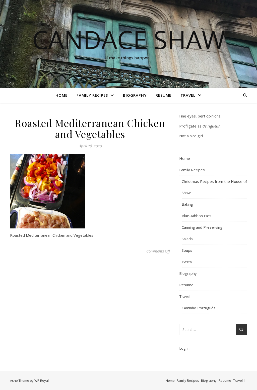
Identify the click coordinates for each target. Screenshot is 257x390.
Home (61, 95)
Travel (188, 95)
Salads (187, 238)
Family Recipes (92, 95)
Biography (135, 95)
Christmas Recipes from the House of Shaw (214, 187)
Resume (163, 95)
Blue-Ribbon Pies (196, 215)
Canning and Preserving (202, 227)
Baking (187, 204)
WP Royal (41, 380)
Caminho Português (199, 307)
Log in (184, 348)
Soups (187, 250)
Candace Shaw (128, 39)
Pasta (187, 261)
